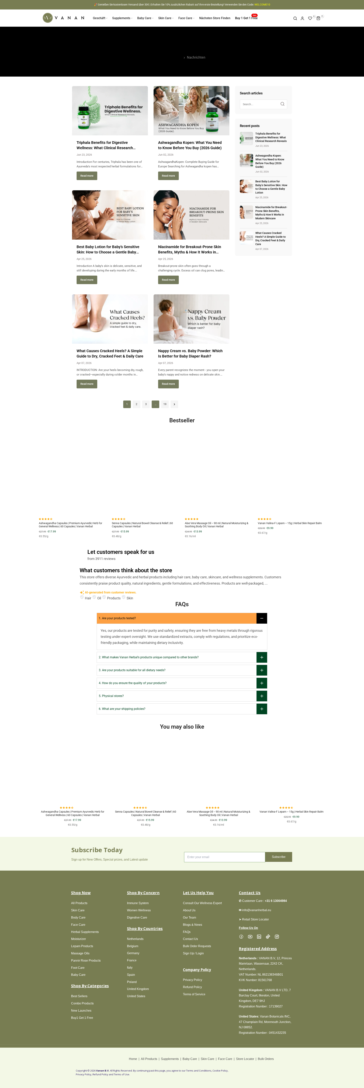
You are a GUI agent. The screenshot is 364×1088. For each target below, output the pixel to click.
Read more (86, 175)
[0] (310, 18)
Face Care (185, 18)
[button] (46, 519)
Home (133, 1059)
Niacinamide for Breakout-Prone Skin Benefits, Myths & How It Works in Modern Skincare (189, 252)
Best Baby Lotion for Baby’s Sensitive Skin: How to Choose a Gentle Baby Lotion (108, 252)
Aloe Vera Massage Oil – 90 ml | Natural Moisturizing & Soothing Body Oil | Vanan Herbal (216, 525)
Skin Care (164, 18)
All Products (149, 1059)
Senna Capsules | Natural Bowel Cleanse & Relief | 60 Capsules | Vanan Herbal (145, 813)
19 (164, 404)
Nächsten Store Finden (214, 18)
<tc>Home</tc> (170, 57)
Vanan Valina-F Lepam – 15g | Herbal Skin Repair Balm (290, 523)
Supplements (121, 18)
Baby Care (144, 18)
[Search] (282, 104)
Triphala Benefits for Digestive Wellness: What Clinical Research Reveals (105, 147)
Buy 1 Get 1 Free (246, 18)
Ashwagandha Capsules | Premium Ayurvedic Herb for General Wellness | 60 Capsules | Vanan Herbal (70, 525)
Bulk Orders (266, 1059)
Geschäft (99, 18)
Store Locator (245, 1059)
